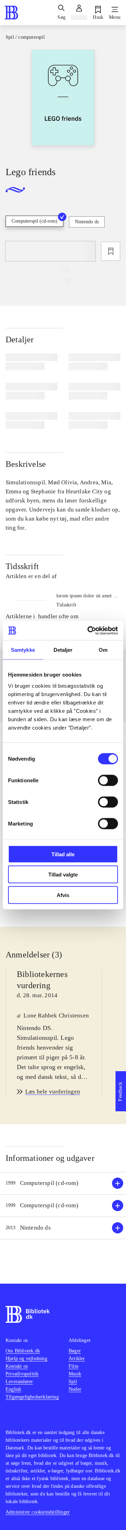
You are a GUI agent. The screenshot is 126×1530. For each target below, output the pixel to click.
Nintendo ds (87, 221)
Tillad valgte (63, 875)
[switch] (108, 780)
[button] (63, 1183)
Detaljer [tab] (63, 650)
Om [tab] (103, 650)
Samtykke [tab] (23, 650)
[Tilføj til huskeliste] (110, 251)
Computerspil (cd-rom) (34, 221)
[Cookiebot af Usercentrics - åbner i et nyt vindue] (89, 630)
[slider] (63, 102)
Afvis (63, 895)
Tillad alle (63, 854)
